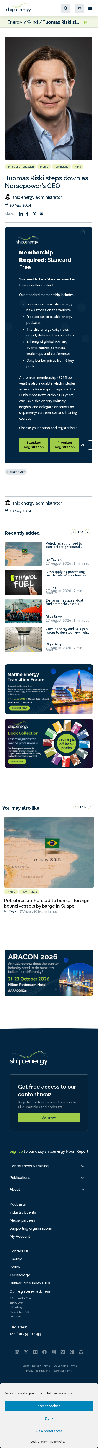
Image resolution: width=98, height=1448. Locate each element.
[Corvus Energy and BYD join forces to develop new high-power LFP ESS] (23, 641)
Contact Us (19, 1251)
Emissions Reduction (20, 166)
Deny (49, 1419)
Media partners (22, 1220)
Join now (49, 1117)
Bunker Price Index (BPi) (30, 1283)
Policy (15, 1267)
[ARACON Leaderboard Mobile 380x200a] (49, 972)
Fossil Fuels (29, 891)
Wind (32, 22)
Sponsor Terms (63, 1370)
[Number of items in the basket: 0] (79, 8)
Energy (14, 22)
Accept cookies (49, 1406)
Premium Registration (65, 445)
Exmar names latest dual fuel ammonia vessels (64, 602)
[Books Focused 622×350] (49, 743)
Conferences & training (29, 1166)
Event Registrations (38, 1370)
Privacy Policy (57, 1441)
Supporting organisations (31, 1228)
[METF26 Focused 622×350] (49, 689)
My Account (20, 1236)
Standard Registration (34, 445)
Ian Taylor (11, 911)
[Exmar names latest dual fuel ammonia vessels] (23, 613)
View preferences (49, 1431)
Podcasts (18, 1204)
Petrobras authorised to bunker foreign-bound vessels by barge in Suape (65, 545)
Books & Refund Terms (36, 1365)
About (15, 1189)
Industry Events (23, 1212)
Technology (61, 166)
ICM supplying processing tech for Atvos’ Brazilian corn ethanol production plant (67, 573)
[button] (73, 532)
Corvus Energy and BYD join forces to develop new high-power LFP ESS (67, 630)
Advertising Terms (65, 1365)
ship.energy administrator (36, 197)
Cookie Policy (38, 1441)
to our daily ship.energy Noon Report (49, 1151)
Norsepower (16, 472)
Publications (20, 1178)
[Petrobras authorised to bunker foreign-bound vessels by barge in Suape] (23, 556)
